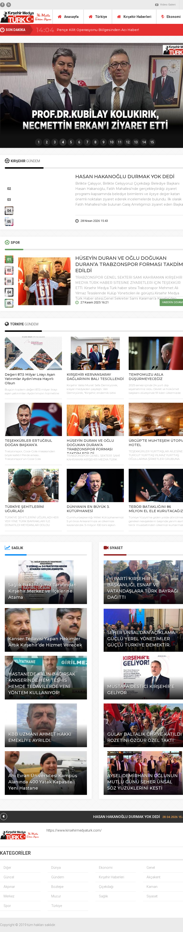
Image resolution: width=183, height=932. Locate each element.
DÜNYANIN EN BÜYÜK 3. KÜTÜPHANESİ (88, 509)
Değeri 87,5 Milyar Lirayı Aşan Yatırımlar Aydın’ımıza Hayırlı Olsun (30, 378)
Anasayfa (71, 17)
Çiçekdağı (106, 887)
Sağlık (103, 896)
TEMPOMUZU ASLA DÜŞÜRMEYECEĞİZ (146, 376)
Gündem (57, 877)
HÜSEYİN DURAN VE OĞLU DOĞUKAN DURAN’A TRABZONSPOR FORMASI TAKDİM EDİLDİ (129, 264)
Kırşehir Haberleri (137, 17)
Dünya (56, 868)
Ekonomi (105, 868)
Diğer (7, 868)
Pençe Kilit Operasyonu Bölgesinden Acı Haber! (98, 30)
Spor (7, 906)
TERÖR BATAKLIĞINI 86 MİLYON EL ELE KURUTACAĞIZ (156, 509)
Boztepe (57, 887)
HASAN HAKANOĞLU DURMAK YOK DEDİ (124, 176)
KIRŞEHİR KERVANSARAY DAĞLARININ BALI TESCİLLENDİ (95, 376)
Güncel (9, 877)
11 (120, 142)
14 (144, 142)
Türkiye (101, 17)
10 (111, 142)
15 (152, 142)
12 (128, 142)
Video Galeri (168, 4)
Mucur (56, 896)
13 (136, 142)
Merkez (9, 896)
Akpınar (9, 887)
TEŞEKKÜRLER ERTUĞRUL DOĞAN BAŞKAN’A (28, 442)
